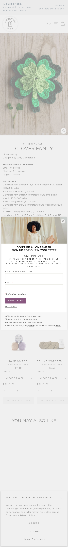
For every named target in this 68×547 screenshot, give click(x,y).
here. (58, 325)
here (31, 325)
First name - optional (19, 271)
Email (9, 282)
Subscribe (15, 300)
